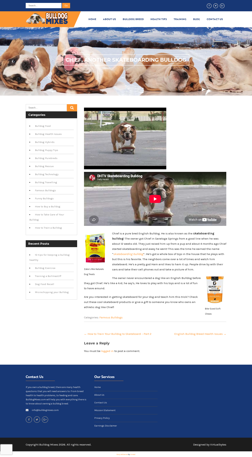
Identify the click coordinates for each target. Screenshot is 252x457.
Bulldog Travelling (46, 182)
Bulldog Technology (46, 174)
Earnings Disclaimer (105, 425)
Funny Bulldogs (44, 198)
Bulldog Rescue (44, 166)
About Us (109, 19)
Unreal (132, 454)
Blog (196, 19)
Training (180, 19)
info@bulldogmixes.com (45, 410)
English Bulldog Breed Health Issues (200, 334)
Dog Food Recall (44, 284)
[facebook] (209, 5)
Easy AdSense (122, 454)
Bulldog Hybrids (45, 142)
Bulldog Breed (133, 19)
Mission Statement (105, 410)
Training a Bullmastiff (48, 276)
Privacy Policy (102, 418)
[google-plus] (222, 5)
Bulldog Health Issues (48, 134)
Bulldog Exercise (45, 268)
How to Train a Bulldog (48, 227)
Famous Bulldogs (111, 317)
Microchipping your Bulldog (52, 292)
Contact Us (215, 19)
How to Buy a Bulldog (47, 206)
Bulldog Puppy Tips (46, 150)
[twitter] (215, 5)
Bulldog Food (43, 125)
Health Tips (159, 19)
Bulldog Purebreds (46, 158)
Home (92, 19)
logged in (107, 351)
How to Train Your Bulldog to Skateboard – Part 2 (117, 334)
